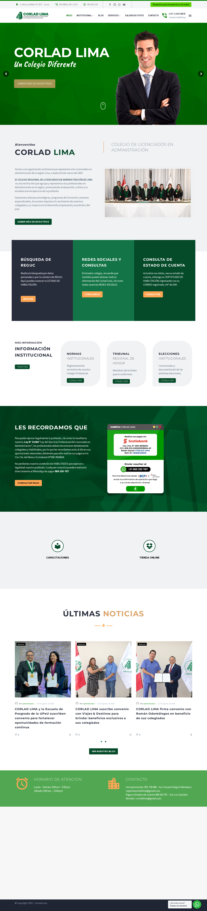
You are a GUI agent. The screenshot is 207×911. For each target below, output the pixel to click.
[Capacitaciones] (58, 549)
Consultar (75, 380)
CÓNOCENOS (92, 294)
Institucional (85, 15)
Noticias (81, 644)
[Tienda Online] (149, 549)
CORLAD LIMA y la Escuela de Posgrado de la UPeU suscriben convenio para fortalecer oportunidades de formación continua (100, 718)
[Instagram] (115, 4)
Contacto (153, 15)
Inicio (69, 15)
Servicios (114, 15)
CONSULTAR (153, 294)
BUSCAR (28, 299)
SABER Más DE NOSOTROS (33, 221)
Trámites (22, 367)
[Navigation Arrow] (13, 690)
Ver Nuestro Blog (103, 751)
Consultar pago (28, 483)
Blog (101, 15)
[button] (130, 734)
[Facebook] (110, 4)
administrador (89, 703)
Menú (190, 15)
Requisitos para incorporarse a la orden (171, 4)
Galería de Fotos (134, 15)
